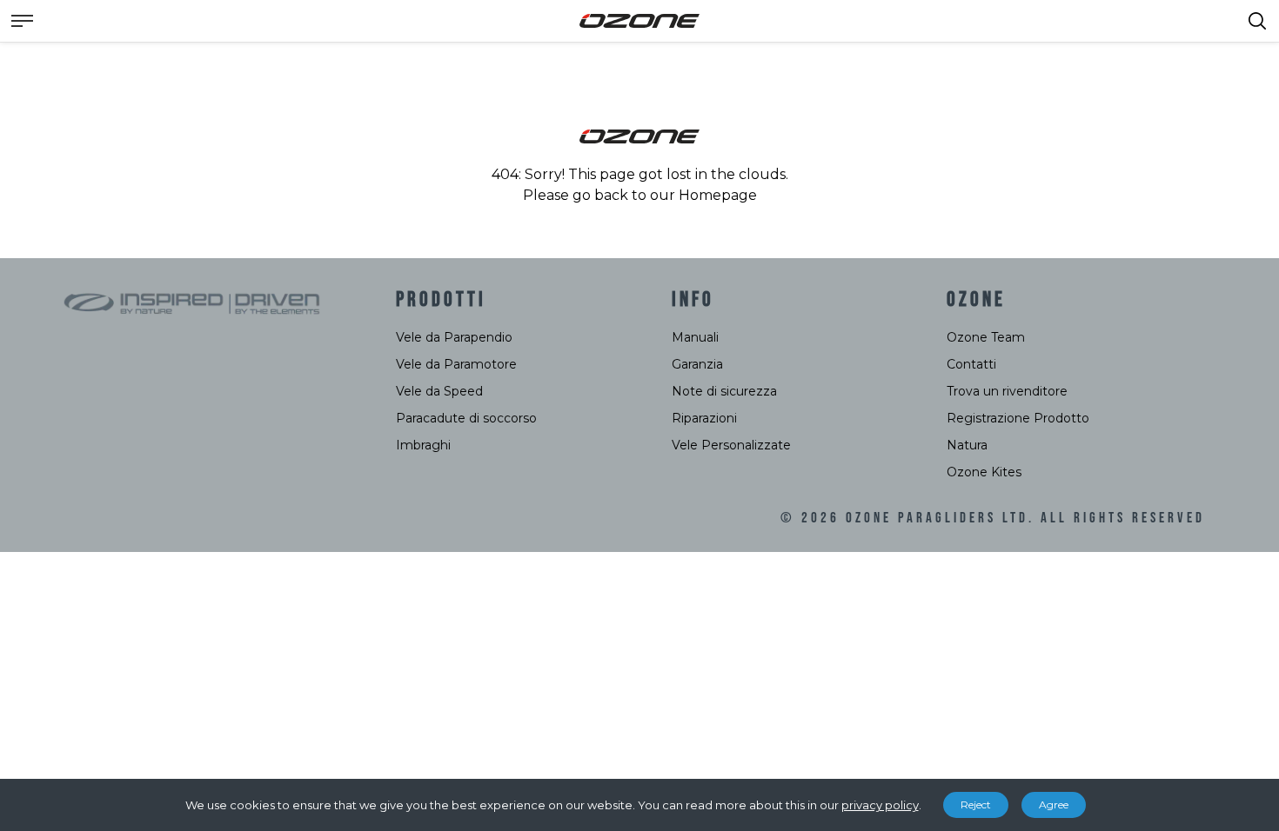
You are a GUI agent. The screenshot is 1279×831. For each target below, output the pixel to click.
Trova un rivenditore (1007, 391)
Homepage (718, 195)
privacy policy (880, 805)
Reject (976, 804)
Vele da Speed (439, 391)
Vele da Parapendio (454, 337)
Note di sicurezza (724, 391)
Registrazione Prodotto (1018, 418)
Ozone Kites (984, 472)
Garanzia (697, 364)
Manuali (695, 337)
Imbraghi (423, 445)
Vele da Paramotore (456, 364)
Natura (967, 445)
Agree (1053, 804)
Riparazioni (704, 418)
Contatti (971, 364)
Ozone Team (986, 337)
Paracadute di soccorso (466, 418)
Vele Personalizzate (731, 445)
